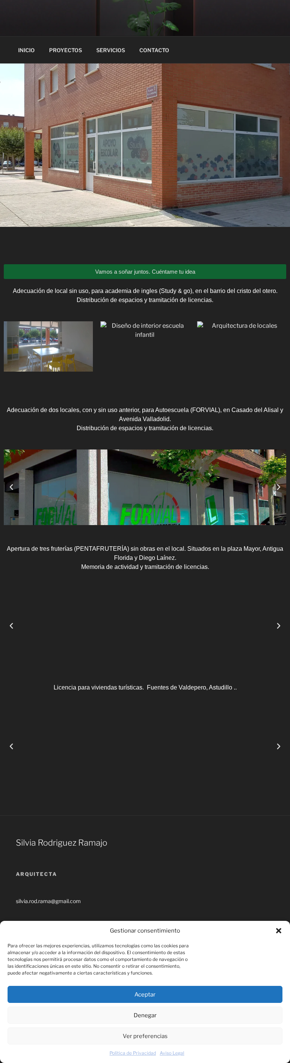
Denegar (145, 1015)
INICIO (26, 50)
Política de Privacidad (133, 1053)
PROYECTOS (65, 50)
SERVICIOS (110, 50)
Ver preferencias (145, 1036)
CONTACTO (154, 50)
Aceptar (145, 994)
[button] (278, 930)
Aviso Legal (172, 1053)
